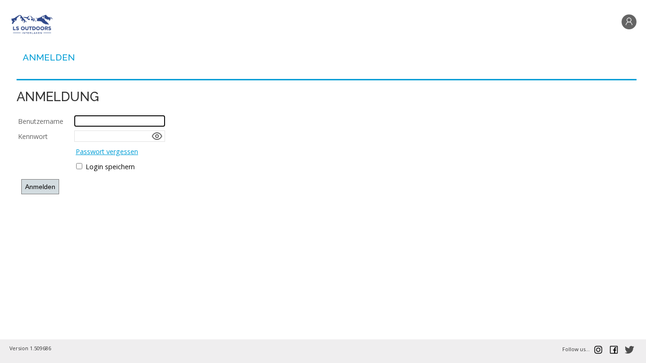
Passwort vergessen (107, 151)
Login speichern (110, 166)
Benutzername (40, 121)
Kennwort (33, 136)
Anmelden (49, 57)
